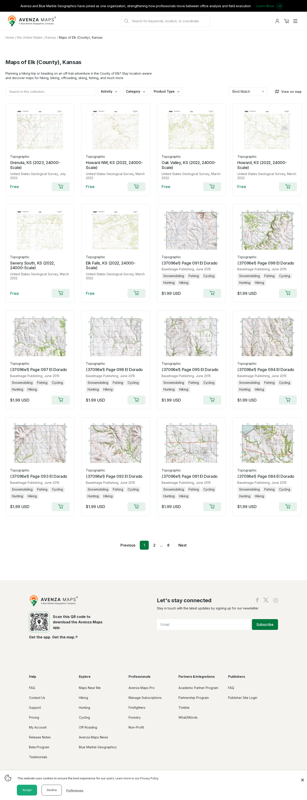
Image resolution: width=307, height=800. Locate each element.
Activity (107, 91)
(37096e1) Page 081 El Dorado (190, 476)
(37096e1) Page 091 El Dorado (190, 263)
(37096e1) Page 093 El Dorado (38, 476)
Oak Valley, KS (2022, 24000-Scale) (189, 165)
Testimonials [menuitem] (38, 757)
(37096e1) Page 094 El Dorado (265, 369)
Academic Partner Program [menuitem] (198, 688)
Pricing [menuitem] (34, 717)
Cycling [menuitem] (84, 717)
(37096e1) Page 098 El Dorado (265, 263)
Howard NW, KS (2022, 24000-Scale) (114, 165)
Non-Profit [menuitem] (136, 727)
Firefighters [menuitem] (137, 707)
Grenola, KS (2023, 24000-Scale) (35, 165)
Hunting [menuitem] (84, 707)
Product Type (165, 91)
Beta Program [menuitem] (39, 747)
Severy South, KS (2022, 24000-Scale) (32, 265)
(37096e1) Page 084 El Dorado (265, 476)
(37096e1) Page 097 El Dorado (38, 369)
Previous (127, 545)
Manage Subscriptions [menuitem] (145, 698)
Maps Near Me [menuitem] (90, 688)
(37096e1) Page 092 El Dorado (114, 476)
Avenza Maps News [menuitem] (93, 737)
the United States (29, 37)
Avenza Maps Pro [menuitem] (142, 688)
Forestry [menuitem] (135, 717)
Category (133, 91)
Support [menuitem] (35, 707)
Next (182, 545)
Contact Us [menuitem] (37, 698)
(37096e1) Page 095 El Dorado (190, 369)
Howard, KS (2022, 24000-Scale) (262, 165)
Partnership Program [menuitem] (193, 698)
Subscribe (265, 624)
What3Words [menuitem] (188, 717)
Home (9, 37)
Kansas (50, 37)
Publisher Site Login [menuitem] (242, 698)
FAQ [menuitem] (32, 688)
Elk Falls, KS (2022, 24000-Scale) (110, 265)
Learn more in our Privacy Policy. (137, 778)
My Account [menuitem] (38, 727)
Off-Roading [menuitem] (88, 727)
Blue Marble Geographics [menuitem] (98, 747)
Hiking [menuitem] (83, 698)
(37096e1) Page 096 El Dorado (114, 369)
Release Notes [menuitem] (40, 737)
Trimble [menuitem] (183, 707)
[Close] (302, 777)
